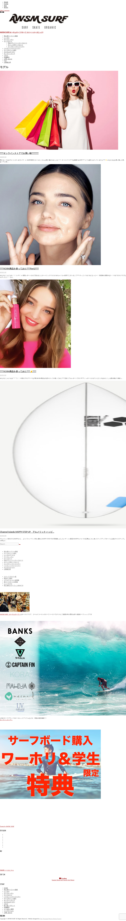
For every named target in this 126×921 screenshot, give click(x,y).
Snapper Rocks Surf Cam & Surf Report (63, 879)
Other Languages (4, 10)
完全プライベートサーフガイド (17, 43)
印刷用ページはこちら (7, 870)
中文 (5, 6)
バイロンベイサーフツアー (12, 48)
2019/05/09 (3, 536)
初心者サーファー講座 (11, 36)
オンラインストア (9, 53)
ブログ (6, 55)
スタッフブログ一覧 (10, 576)
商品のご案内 (8, 578)
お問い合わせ (8, 59)
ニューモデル (8, 584)
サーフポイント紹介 (10, 50)
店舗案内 (6, 57)
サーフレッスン (9, 39)
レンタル (6, 38)
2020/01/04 (3, 157)
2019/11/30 (3, 272)
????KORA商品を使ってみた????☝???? (18, 371)
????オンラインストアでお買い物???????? (19, 153)
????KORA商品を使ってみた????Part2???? (19, 268)
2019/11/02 (3, 375)
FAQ (5, 60)
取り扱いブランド (9, 905)
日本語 (6, 2)
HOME (6, 888)
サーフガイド (8, 41)
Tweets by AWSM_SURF (7, 826)
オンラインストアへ (6, 720)
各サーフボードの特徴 (11, 582)
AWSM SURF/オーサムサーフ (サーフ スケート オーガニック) (21, 32)
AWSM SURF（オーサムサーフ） (10, 614)
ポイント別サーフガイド (15, 45)
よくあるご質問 (9, 909)
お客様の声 (7, 62)
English (6, 4)
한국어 (6, 7)
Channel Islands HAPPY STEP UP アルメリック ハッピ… (27, 532)
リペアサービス (9, 911)
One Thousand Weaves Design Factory (50, 919)
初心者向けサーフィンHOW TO (13, 585)
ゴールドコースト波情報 (11, 580)
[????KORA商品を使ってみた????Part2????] (50, 264)
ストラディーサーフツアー (16, 46)
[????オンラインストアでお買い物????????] (59, 149)
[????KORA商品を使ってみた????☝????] (35, 367)
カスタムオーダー (9, 52)
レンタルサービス (9, 555)
